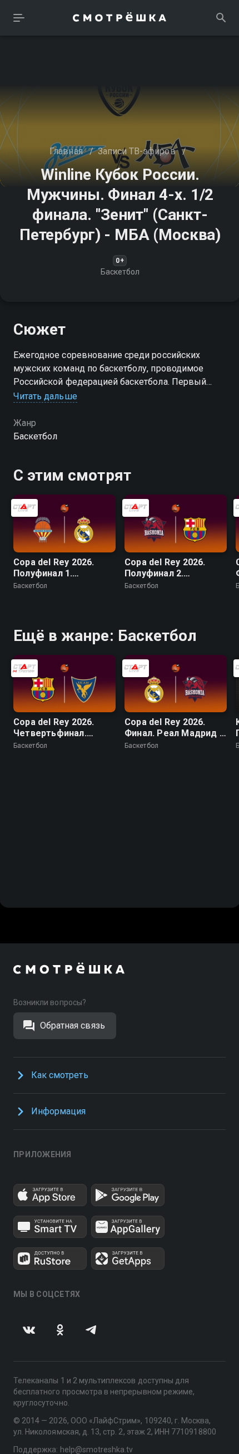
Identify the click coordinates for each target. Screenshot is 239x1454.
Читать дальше (45, 396)
